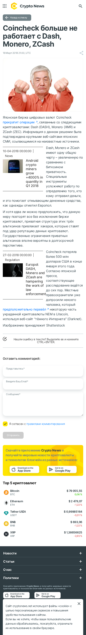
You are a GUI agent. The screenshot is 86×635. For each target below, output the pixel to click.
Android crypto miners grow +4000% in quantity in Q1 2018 (34, 173)
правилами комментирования (45, 423)
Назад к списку (18, 17)
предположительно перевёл (24, 309)
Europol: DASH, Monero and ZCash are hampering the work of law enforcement (36, 279)
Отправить (13, 435)
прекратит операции (19, 122)
